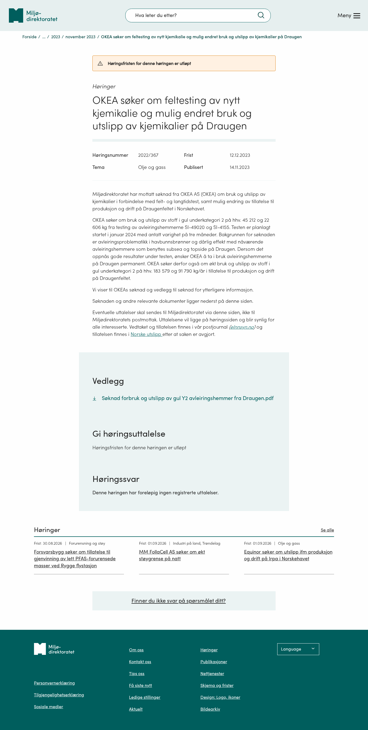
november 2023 (80, 36)
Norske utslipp (146, 334)
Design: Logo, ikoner (220, 697)
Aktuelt (136, 709)
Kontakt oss (140, 661)
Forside (29, 36)
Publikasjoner (213, 661)
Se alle (327, 530)
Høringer (209, 649)
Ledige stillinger (144, 697)
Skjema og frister (217, 685)
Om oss (136, 649)
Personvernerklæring (54, 683)
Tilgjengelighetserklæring (59, 694)
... (44, 36)
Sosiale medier (48, 706)
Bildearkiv (210, 709)
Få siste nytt (140, 685)
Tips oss (136, 673)
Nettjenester (212, 673)
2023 (55, 36)
